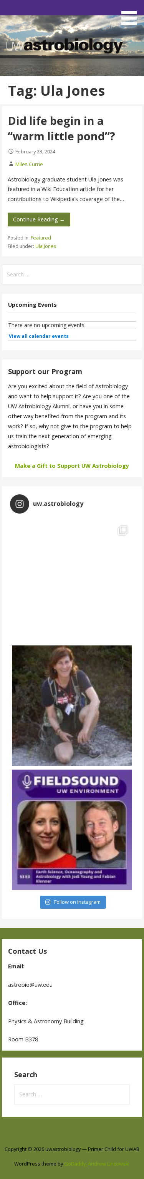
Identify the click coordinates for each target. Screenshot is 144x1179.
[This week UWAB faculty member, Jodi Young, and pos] (72, 830)
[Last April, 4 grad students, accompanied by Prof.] (72, 581)
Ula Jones (45, 246)
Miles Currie (29, 164)
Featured (41, 237)
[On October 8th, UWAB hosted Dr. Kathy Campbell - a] (72, 705)
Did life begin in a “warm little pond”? (61, 128)
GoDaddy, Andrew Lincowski (96, 1163)
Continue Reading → (39, 219)
